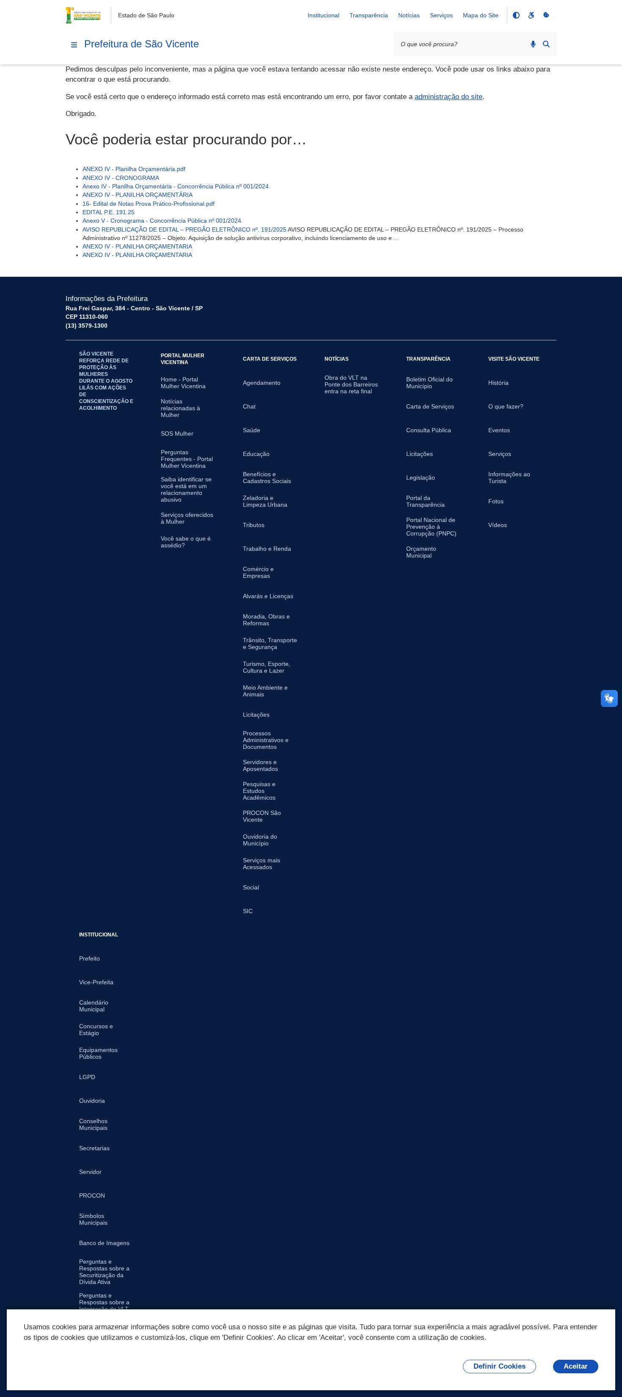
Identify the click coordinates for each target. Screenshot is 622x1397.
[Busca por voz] (533, 44)
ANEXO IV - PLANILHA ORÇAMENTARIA (137, 246)
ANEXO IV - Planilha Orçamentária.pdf (134, 169)
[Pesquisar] (546, 44)
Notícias (409, 15)
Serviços (441, 15)
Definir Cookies (499, 1366)
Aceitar (576, 1366)
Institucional (323, 15)
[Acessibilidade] (531, 15)
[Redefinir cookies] (546, 15)
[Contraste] (516, 15)
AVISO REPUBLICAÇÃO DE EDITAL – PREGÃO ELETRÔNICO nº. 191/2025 (184, 229)
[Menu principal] (74, 44)
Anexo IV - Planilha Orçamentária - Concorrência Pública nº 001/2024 (176, 186)
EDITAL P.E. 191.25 (109, 212)
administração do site (448, 97)
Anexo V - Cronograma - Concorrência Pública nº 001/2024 (162, 220)
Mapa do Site (480, 15)
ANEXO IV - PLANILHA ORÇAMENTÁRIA (138, 194)
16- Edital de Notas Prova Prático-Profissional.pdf (149, 203)
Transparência (369, 15)
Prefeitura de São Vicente (141, 44)
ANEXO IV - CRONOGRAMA (121, 177)
